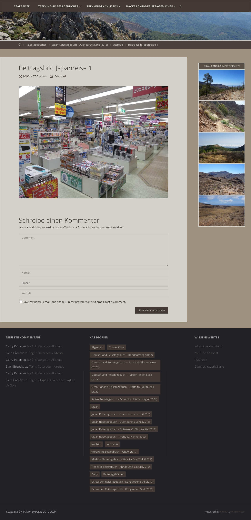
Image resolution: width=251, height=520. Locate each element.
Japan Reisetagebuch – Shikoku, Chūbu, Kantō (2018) (124, 429)
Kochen (96, 444)
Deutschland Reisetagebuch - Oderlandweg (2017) (122, 355)
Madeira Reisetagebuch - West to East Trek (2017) (122, 459)
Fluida (223, 511)
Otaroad (118, 44)
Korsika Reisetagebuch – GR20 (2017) (114, 451)
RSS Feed (201, 360)
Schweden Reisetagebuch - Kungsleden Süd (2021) (122, 489)
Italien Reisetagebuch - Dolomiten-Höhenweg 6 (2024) (124, 399)
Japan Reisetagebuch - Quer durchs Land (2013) (80, 44)
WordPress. (238, 511)
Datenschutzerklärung (209, 366)
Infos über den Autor (209, 346)
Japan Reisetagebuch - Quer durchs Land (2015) (121, 421)
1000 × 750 (31, 76)
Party (95, 474)
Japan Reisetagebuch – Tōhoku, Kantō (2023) (119, 436)
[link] (181, 6)
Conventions (116, 347)
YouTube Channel (206, 353)
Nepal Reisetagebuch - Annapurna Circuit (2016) (121, 466)
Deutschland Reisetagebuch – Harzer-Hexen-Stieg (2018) (122, 377)
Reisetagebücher (36, 44)
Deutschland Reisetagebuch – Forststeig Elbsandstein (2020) (124, 365)
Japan (95, 406)
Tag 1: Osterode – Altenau (44, 346)
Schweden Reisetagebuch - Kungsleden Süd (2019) (122, 481)
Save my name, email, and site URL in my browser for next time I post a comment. (74, 302)
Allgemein (97, 347)
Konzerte (112, 444)
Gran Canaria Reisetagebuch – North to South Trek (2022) (123, 389)
